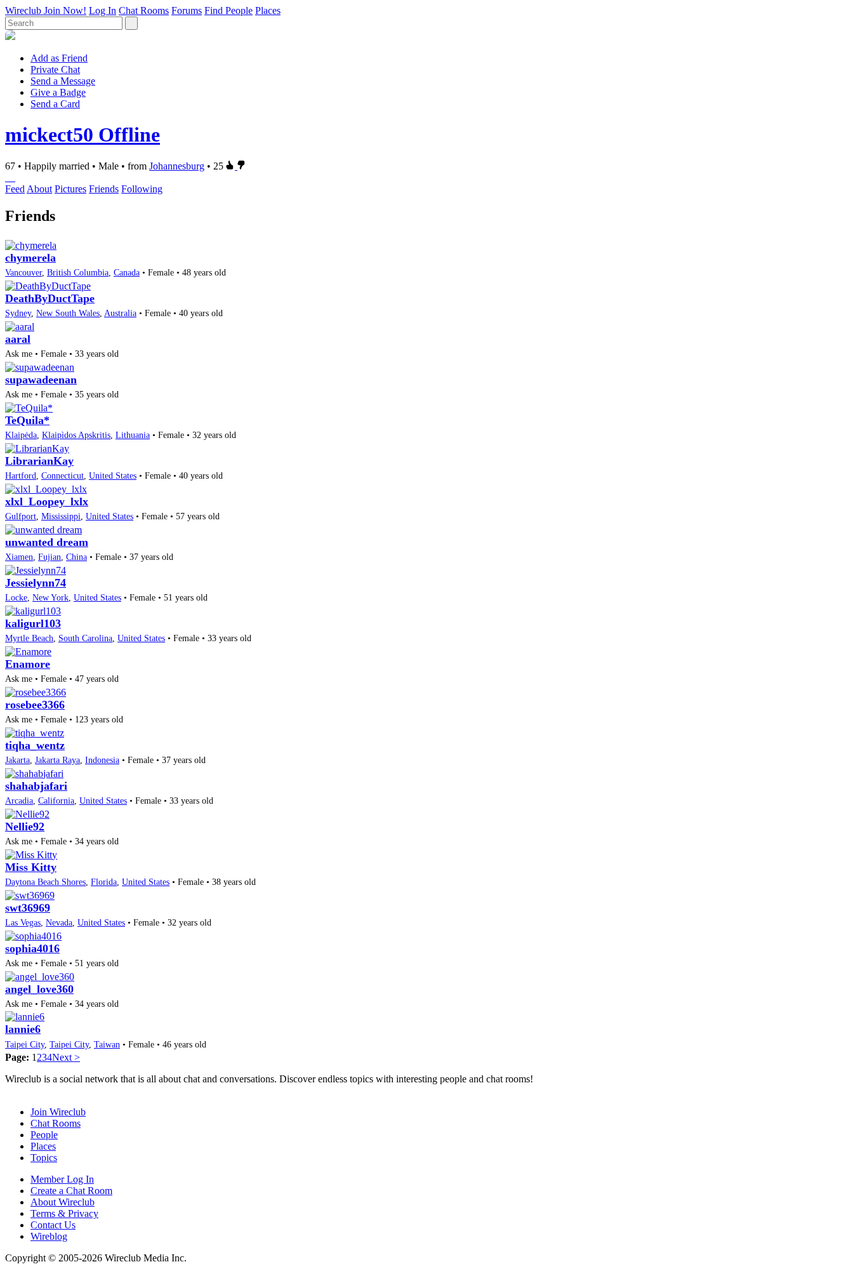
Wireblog (48, 1236)
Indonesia (102, 760)
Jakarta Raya (57, 760)
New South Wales (68, 313)
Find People (228, 10)
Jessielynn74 (35, 582)
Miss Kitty (30, 867)
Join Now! (65, 10)
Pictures (70, 188)
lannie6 (23, 1029)
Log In (102, 10)
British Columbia (78, 272)
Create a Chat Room (71, 1190)
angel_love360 (39, 989)
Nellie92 (24, 826)
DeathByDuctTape (50, 298)
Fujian (49, 557)
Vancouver (23, 272)
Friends (104, 188)
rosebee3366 (35, 704)
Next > (66, 1057)
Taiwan (107, 1044)
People (44, 1134)
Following (141, 188)
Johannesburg (176, 166)
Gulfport (20, 516)
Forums (186, 10)
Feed (15, 188)
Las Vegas (23, 922)
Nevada (59, 922)
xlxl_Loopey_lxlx (46, 501)
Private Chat (55, 69)
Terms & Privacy (64, 1213)
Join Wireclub (58, 1111)
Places (268, 10)
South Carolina (85, 638)
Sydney (18, 313)
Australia (120, 313)
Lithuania (133, 435)
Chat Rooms (144, 10)
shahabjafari (36, 786)
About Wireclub (62, 1202)
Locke (16, 597)
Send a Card (55, 103)
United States (112, 475)
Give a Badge (58, 92)
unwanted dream (46, 542)
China (76, 557)
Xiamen (19, 557)
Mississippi (61, 516)
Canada (127, 272)
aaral (17, 339)
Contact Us (53, 1224)
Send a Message (62, 81)
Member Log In (62, 1179)
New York (50, 597)
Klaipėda (21, 435)
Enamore (27, 664)
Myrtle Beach (29, 638)
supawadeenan (41, 379)
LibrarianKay (39, 461)
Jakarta (17, 760)
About (39, 188)
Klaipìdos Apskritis (76, 435)
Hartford (20, 475)
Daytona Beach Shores (45, 882)
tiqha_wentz (35, 745)
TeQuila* (27, 420)
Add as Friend (59, 58)
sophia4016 (32, 948)
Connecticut (62, 475)
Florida (104, 882)
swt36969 (27, 907)
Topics (43, 1157)
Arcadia (19, 800)
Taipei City (24, 1044)
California (56, 800)
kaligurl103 (33, 623)
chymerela (30, 257)
